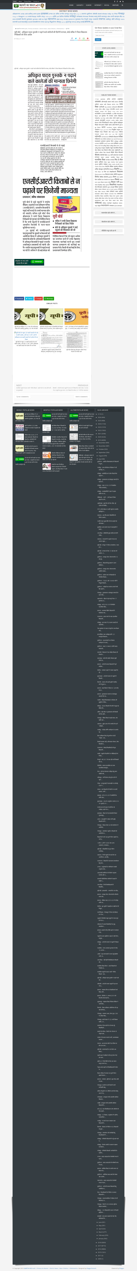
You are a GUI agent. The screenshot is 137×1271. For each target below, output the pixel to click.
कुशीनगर (89, 14)
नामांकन (97, 129)
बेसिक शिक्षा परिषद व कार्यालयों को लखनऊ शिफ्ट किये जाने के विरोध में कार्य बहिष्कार (86, 448)
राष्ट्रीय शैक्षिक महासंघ (111, 166)
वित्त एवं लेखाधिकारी (110, 172)
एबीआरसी (120, 107)
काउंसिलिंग (103, 114)
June (100, 1222)
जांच (100, 122)
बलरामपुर (104, 16)
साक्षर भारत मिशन (107, 200)
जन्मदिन (113, 120)
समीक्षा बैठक (101, 198)
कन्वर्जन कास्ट (119, 109)
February (102, 1235)
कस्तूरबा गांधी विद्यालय (105, 111)
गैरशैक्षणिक (97, 118)
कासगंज (84, 14)
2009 (100, 1259)
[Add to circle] (117, 1)
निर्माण (101, 132)
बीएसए (97, 154)
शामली (19, 22)
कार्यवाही (108, 113)
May (100, 1225)
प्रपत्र (105, 143)
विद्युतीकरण (120, 174)
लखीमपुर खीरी (110, 19)
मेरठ (82, 19)
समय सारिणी (119, 191)
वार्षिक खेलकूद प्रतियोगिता (102, 169)
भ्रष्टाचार (115, 155)
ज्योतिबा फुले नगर (49, 16)
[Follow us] (120, 1)
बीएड (116, 152)
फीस (109, 150)
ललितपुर (117, 19)
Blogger (121, 1268)
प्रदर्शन (102, 143)
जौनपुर (43, 16)
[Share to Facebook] (72, 38)
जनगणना (108, 120)
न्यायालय (97, 134)
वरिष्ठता (120, 166)
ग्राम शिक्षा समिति (105, 118)
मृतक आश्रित (99, 162)
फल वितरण (104, 150)
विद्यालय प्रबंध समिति (111, 174)
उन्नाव (51, 14)
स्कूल (99, 205)
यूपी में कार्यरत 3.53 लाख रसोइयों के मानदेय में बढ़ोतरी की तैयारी (32, 428)
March (101, 1232)
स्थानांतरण (105, 205)
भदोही (39, 19)
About (20, 1)
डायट (110, 125)
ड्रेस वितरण (115, 125)
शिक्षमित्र (100, 185)
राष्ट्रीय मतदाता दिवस (100, 166)
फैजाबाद (91, 16)
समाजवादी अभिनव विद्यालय (101, 194)
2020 (100, 437)
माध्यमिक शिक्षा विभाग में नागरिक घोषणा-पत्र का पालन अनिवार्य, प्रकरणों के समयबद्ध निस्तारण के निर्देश (113, 75)
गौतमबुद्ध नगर (15, 16)
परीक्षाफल (97, 139)
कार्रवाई (112, 113)
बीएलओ (120, 152)
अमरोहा (22, 14)
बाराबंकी (18, 19)
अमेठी (26, 14)
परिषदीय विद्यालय (113, 137)
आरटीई (121, 102)
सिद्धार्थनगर (53, 22)
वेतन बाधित (98, 179)
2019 (100, 440)
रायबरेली (95, 19)
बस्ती (112, 16)
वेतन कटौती (120, 177)
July (100, 459)
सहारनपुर (47, 22)
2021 (100, 434)
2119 (100, 414)
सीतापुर (59, 22)
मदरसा (121, 155)
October (101, 449)
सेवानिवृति (109, 203)
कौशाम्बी (99, 14)
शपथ (109, 179)
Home (14, 1)
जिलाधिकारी (105, 122)
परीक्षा (121, 136)
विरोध (97, 176)
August (101, 456)
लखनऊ (102, 18)
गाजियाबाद (104, 14)
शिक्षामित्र (113, 184)
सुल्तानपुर (69, 22)
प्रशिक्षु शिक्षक (106, 146)
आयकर (116, 102)
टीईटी (106, 125)
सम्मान (112, 198)
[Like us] (114, 1)
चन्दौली (30, 16)
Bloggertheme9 (91, 1268)
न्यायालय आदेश (104, 134)
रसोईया (109, 164)
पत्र (116, 134)
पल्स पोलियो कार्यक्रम (106, 139)
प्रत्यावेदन (97, 143)
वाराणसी (15, 22)
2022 (100, 430)
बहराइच (116, 16)
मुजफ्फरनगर (71, 19)
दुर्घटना (121, 125)
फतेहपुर (73, 16)
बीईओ (112, 152)
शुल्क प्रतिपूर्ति (111, 187)
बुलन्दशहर (35, 19)
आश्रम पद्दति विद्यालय (105, 104)
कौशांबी (95, 14)
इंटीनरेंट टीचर (115, 104)
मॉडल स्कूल (107, 162)
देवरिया (62, 16)
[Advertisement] (52, 54)
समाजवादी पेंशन (112, 194)
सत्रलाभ (103, 191)
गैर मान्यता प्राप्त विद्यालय (115, 116)
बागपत (14, 19)
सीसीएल (104, 203)
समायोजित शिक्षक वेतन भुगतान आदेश (113, 196)
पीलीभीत (66, 16)
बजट (113, 150)
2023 (100, 427)
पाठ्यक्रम (97, 141)
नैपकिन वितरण (115, 132)
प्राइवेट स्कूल (109, 148)
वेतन (114, 176)
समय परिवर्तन (110, 191)
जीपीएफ (111, 122)
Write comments (82, 397)
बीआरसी (108, 152)
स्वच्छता (111, 205)
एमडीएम (96, 109)
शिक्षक (117, 179)
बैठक (106, 155)
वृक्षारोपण (110, 177)
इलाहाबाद (44, 13)
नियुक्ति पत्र (120, 130)
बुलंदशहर (29, 19)
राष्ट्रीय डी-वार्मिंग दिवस (117, 164)
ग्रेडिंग (110, 118)
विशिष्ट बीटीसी (104, 177)
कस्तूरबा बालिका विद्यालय (117, 111)
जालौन (39, 16)
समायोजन (120, 194)
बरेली (99, 16)
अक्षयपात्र (102, 99)
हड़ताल (115, 206)
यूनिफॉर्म (96, 164)
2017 (100, 1246)
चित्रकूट (34, 16)
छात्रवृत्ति (102, 120)
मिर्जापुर (61, 19)
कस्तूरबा (97, 111)
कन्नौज (62, 14)
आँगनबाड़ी (104, 102)
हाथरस (87, 21)
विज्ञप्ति (116, 168)
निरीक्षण (97, 132)
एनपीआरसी (114, 107)
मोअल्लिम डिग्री (114, 162)
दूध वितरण (97, 127)
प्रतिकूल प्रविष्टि (118, 141)
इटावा (38, 14)
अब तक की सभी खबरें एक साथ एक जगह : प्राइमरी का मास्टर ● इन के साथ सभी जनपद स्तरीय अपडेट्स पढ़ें (113, 54)
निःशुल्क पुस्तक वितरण (104, 129)
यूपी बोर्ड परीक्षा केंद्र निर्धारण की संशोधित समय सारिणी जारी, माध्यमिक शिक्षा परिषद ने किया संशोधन (112, 84)
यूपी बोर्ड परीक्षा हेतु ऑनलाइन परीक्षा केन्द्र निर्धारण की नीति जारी (76, 350)
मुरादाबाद (78, 19)
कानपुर (67, 14)
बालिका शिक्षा (102, 152)
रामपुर (90, 19)
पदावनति (121, 134)
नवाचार (114, 127)
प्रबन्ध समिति (110, 143)
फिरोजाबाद (85, 16)
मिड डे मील (119, 159)
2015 (100, 1252)
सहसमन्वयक (98, 200)
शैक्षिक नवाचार (98, 189)
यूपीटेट (101, 164)
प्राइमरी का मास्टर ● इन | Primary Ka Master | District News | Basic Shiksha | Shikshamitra (51, 1268)
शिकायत (112, 179)
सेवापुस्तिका (115, 203)
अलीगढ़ (30, 14)
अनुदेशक (120, 99)
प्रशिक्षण (116, 143)
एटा (54, 14)
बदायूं (95, 16)
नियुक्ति (114, 129)
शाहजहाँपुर (24, 22)
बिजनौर (24, 19)
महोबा (58, 19)
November (102, 446)
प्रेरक (99, 150)
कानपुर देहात (73, 14)
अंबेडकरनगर (16, 14)
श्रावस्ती (30, 22)
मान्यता (112, 160)
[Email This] (84, 38)
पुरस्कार (103, 141)
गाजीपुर (109, 14)
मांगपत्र (97, 157)
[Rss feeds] (123, 1)
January (101, 1238)
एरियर (100, 109)
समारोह (96, 198)
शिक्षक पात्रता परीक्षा (106, 182)
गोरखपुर (121, 13)
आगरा (35, 14)
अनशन (114, 99)
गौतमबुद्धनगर (21, 16)
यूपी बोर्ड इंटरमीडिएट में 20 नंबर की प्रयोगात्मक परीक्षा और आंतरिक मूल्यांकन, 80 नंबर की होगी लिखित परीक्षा (26, 328)
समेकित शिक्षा (107, 198)
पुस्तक (108, 141)
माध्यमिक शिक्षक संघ (117, 157)
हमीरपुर (78, 22)
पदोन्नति (98, 136)
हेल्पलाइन (120, 206)
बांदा (123, 16)
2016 (100, 1249)
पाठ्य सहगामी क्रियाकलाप (117, 139)
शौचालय (104, 189)
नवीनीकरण (120, 127)
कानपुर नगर (78, 14)
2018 (100, 1242)
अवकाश (98, 101)
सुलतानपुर (64, 22)
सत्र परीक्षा (98, 191)
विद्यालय (120, 171)
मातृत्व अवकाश (105, 157)
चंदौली (26, 16)
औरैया (57, 14)
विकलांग (112, 169)
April (100, 1229)
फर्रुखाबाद (79, 16)
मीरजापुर (66, 19)
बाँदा (121, 16)
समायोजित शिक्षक (99, 196)
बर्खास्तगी (117, 150)
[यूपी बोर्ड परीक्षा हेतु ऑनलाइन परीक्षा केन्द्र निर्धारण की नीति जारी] (76, 347)
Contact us (36, 1)
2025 (100, 421)
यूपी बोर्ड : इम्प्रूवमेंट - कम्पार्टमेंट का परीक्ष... (108, 890)
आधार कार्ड (111, 102)
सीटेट (121, 200)
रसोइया (105, 164)
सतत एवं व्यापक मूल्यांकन (112, 189)
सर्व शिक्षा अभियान (118, 198)
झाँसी (54, 16)
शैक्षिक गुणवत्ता (119, 187)
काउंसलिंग (98, 113)
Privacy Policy (27, 1)
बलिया (108, 16)
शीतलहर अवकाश (102, 187)
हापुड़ (92, 22)
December (102, 443)
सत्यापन (120, 189)
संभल (42, 22)
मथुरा (45, 19)
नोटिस (121, 132)
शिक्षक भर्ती (115, 181)
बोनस (109, 155)
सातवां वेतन (116, 200)
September (102, 452)
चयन (114, 118)
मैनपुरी (86, 19)
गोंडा (113, 14)
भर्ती (111, 155)
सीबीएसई (98, 202)
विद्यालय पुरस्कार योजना (100, 174)
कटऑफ (112, 109)
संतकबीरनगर (37, 22)
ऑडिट (103, 109)
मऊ (43, 19)
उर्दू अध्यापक (108, 107)
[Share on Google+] (80, 38)
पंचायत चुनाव (111, 134)
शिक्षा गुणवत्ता (106, 185)
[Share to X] (76, 38)
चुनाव (117, 118)
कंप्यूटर (108, 109)
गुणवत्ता (104, 116)
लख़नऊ (122, 19)
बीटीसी (102, 155)
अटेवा (108, 99)
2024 (100, 424)
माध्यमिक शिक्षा (100, 159)
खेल (115, 113)
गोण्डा (115, 14)
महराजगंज (52, 18)
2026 (100, 417)
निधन (110, 130)
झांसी (58, 16)
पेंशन (112, 141)
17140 (97, 99)
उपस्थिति (101, 107)
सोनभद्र (74, 22)
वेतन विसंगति (105, 179)
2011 (100, 1255)
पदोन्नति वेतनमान (105, 137)
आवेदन (97, 104)
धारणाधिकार (109, 127)
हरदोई (82, 22)
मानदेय (108, 160)
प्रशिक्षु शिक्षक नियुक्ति (100, 148)
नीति (110, 132)
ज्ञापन (102, 125)
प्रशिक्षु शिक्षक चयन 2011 (116, 146)
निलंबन (106, 132)
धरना (103, 127)
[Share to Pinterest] (88, 38)
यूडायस (121, 162)
